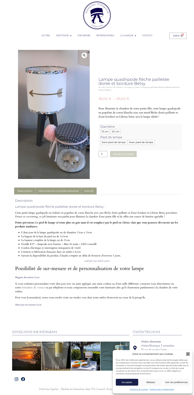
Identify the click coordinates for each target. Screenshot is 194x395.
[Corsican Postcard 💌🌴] (26, 356)
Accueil (45, 35)
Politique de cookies (139, 389)
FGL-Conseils (98, 389)
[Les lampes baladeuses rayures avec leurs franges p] (56, 356)
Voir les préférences (176, 382)
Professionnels (105, 35)
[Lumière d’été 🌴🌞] (85, 356)
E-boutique (62, 35)
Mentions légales (48, 389)
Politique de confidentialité (162, 389)
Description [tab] (24, 190)
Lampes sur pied (131, 87)
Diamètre (107, 126)
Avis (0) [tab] (89, 190)
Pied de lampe (111, 137)
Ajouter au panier (123, 154)
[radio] (105, 131)
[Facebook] (23, 379)
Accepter (127, 382)
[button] (187, 354)
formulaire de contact (33, 287)
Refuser (150, 382)
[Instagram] (16, 379)
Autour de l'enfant (115, 87)
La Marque (126, 35)
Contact (147, 35)
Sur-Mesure (84, 35)
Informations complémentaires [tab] (58, 190)
